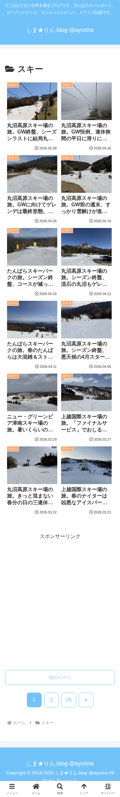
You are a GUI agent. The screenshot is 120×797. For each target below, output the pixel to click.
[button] (107, 771)
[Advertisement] (60, 601)
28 (69, 699)
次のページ (60, 677)
